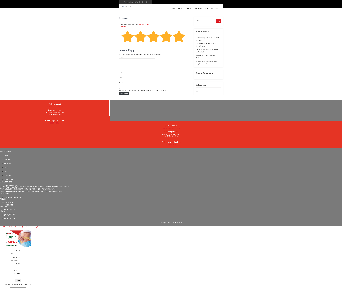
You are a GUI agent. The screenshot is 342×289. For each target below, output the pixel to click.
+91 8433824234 (54, 123)
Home (173, 8)
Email (121, 78)
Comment (122, 57)
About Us (181, 8)
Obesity (189, 8)
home (148, 24)
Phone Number (17, 257)
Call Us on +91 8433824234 (55, 107)
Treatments (198, 8)
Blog (206, 8)
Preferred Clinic (18, 270)
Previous (122, 26)
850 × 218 (141, 24)
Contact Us (214, 8)
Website (121, 83)
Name (121, 72)
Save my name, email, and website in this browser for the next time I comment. (142, 90)
